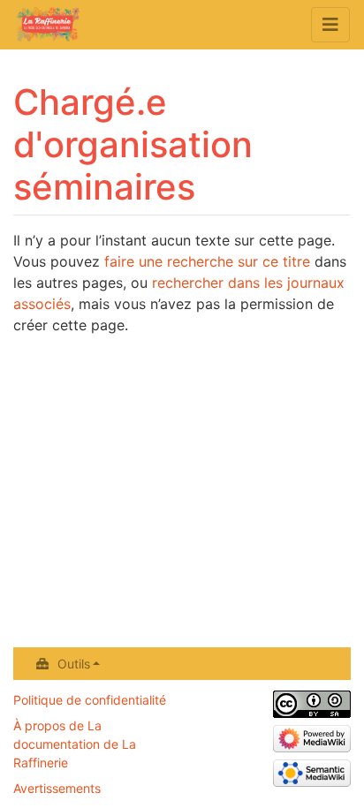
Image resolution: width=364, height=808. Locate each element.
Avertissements (57, 788)
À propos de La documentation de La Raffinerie (74, 744)
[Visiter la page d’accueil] (47, 26)
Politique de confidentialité (89, 699)
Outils (73, 663)
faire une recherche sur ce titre (207, 261)
